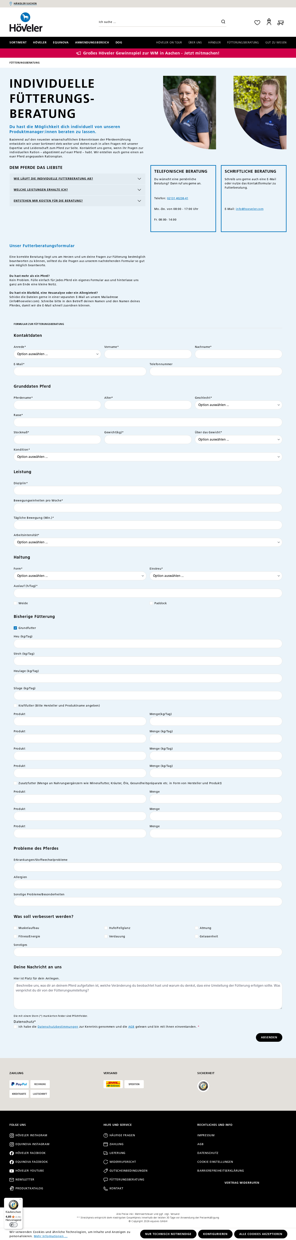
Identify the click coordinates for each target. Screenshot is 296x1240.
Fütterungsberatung (127, 1179)
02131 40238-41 (177, 198)
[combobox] (162, 22)
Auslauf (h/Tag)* (26, 586)
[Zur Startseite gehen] (42, 22)
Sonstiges (20, 945)
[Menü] (20, 1200)
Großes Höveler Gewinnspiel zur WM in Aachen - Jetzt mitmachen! (151, 53)
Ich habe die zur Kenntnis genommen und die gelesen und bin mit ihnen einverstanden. (109, 1026)
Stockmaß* (21, 432)
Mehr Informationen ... (51, 1236)
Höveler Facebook (31, 1153)
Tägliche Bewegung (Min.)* (34, 518)
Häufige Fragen (122, 1135)
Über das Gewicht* (208, 432)
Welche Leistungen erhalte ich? (41, 189)
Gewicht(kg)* (114, 432)
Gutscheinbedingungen (129, 1170)
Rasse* (18, 415)
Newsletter (25, 1179)
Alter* (108, 398)
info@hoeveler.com (249, 209)
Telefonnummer (161, 364)
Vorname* (111, 347)
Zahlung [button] (16, 1073)
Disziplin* (21, 483)
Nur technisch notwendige (168, 1234)
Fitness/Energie (29, 936)
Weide (23, 603)
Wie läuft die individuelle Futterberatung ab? (53, 178)
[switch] (13, 1224)
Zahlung (117, 1144)
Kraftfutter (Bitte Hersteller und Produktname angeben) (59, 705)
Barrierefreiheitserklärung (220, 1170)
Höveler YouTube (30, 1170)
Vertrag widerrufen (242, 1183)
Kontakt (116, 1188)
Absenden (269, 1037)
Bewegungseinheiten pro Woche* (38, 500)
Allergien (20, 877)
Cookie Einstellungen (215, 1162)
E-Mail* (19, 364)
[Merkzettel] (257, 22)
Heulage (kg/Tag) (26, 671)
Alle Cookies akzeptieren (260, 1234)
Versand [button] (110, 1073)
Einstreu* (156, 568)
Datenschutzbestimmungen (58, 1026)
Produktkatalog (29, 1188)
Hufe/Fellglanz (119, 928)
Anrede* (20, 347)
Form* (18, 568)
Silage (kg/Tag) (25, 688)
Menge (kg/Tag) (161, 731)
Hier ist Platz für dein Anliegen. (37, 978)
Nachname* (203, 347)
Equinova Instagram (33, 1144)
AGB (131, 1026)
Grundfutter (27, 628)
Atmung (205, 928)
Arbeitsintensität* (26, 535)
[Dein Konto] (269, 22)
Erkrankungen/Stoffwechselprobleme (41, 860)
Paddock (160, 603)
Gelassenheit (209, 936)
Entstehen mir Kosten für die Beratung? (48, 200)
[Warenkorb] (281, 22)
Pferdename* (23, 398)
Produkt (19, 714)
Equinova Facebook (32, 1162)
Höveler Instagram (31, 1135)
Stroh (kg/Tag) (24, 653)
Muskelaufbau (29, 928)
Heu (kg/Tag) (23, 636)
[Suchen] (223, 22)
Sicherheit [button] (205, 1073)
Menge (155, 791)
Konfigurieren (215, 1234)
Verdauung (117, 936)
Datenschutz (207, 1153)
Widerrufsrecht (123, 1162)
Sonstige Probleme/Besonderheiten (39, 894)
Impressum (205, 1135)
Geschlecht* (203, 398)
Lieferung (117, 1153)
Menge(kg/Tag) (161, 714)
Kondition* (22, 449)
